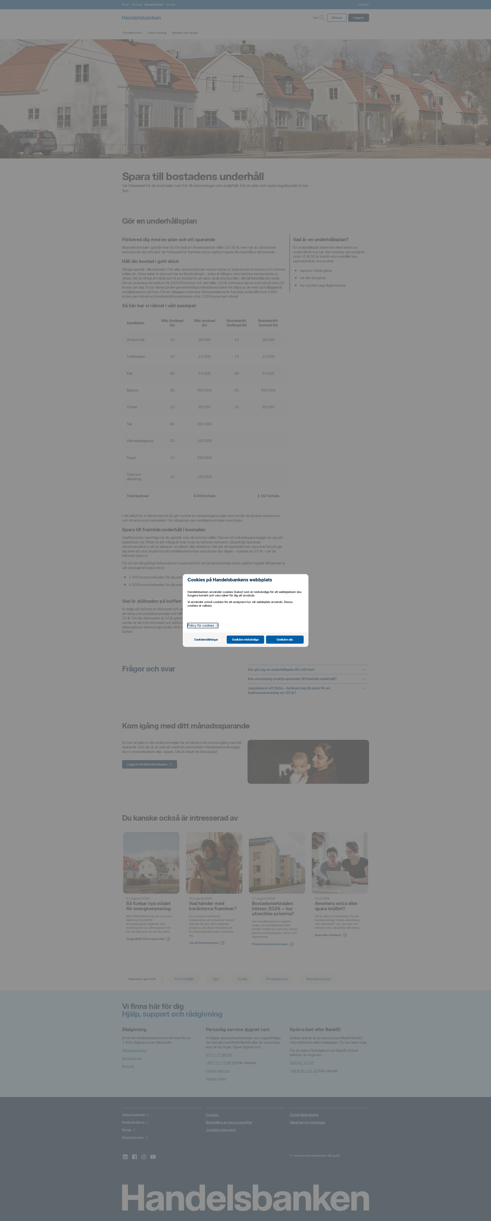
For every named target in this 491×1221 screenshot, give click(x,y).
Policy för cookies (203, 625)
